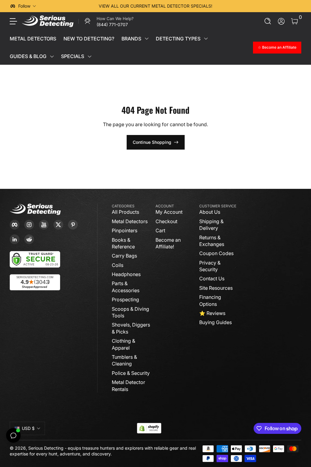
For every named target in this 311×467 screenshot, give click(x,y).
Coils (117, 265)
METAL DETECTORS (33, 39)
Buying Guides (215, 322)
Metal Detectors (130, 221)
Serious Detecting (45, 448)
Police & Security (131, 373)
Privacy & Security (209, 266)
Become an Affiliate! (168, 243)
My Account (169, 212)
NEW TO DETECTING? (88, 39)
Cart (160, 230)
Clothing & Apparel (123, 344)
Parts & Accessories (125, 286)
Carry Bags (124, 256)
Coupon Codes (216, 253)
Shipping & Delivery (211, 224)
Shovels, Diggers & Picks (131, 328)
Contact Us (211, 278)
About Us (209, 212)
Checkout (166, 221)
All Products (125, 212)
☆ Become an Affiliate (277, 47)
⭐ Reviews (212, 313)
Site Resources (216, 288)
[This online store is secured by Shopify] (149, 428)
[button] (268, 21)
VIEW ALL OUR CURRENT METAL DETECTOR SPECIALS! (155, 6)
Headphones (126, 274)
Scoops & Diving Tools (130, 312)
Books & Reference (123, 243)
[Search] (268, 21)
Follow (24, 6)
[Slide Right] (248, 6)
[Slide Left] (63, 6)
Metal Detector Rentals (128, 385)
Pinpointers (124, 230)
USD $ (28, 428)
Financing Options (210, 300)
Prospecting (125, 299)
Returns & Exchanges (211, 240)
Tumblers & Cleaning (124, 360)
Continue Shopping (152, 142)
